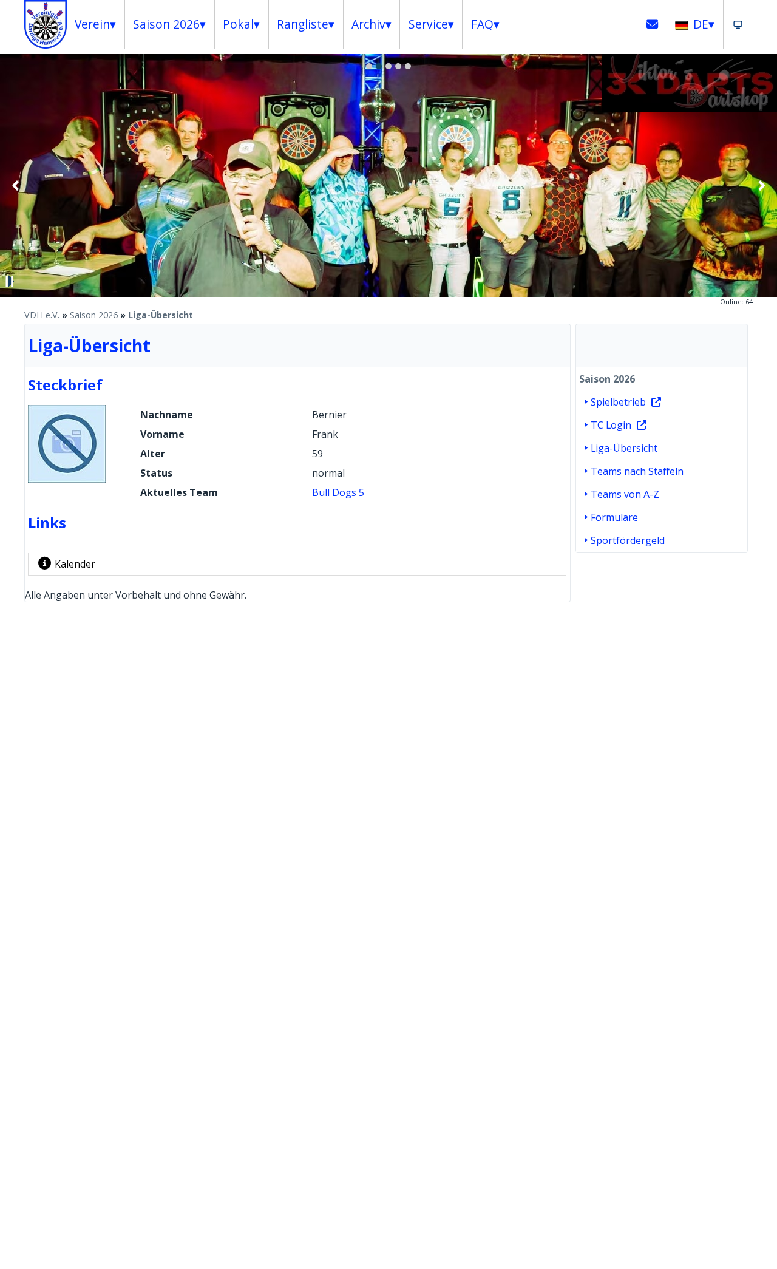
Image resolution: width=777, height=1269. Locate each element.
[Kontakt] (653, 24)
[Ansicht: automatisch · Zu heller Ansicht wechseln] (737, 24)
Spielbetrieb (618, 402)
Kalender (75, 564)
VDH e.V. (41, 315)
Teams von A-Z (625, 494)
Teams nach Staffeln (637, 471)
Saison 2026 (94, 315)
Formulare (614, 517)
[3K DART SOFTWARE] (689, 108)
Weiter (761, 185)
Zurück (15, 185)
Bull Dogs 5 (338, 492)
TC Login (611, 425)
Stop (9, 281)
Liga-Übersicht (160, 315)
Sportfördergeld (628, 540)
